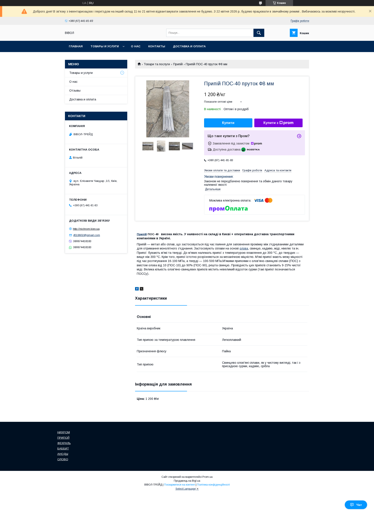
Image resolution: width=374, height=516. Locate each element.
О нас (135, 46)
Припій (178, 64)
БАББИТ (63, 448)
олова (244, 248)
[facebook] (137, 289)
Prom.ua (207, 476)
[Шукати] (258, 33)
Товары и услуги (104, 46)
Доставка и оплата (189, 46)
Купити (228, 123)
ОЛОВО (62, 459)
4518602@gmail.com (86, 235)
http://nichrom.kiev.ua (86, 228)
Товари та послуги (157, 64)
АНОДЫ (62, 454)
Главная (76, 46)
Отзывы (75, 90)
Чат (359, 504)
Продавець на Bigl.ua (187, 480)
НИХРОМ (63, 432)
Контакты (156, 46)
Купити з (270, 123)
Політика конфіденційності (213, 484)
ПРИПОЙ (63, 437)
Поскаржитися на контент (179, 484)
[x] (141, 289)
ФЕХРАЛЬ (64, 443)
